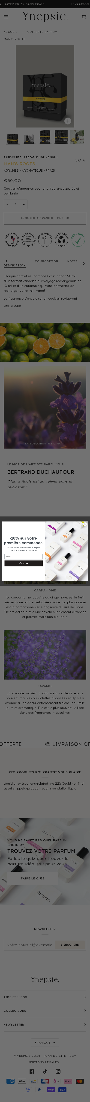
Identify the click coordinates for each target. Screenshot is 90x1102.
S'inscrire (23, 563)
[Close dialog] (85, 524)
